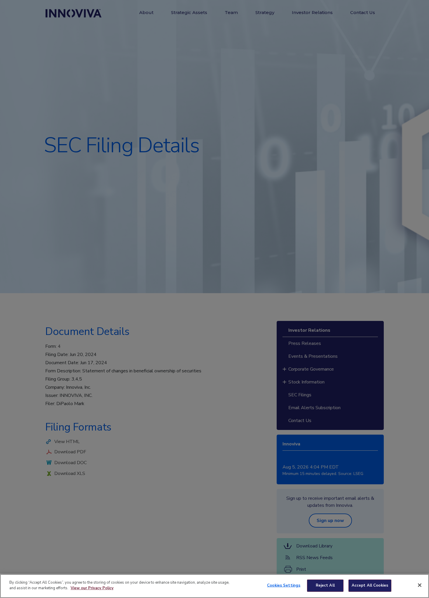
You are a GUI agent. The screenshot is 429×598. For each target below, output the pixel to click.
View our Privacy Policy (92, 588)
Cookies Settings (283, 585)
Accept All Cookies (370, 585)
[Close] (419, 585)
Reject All (325, 585)
